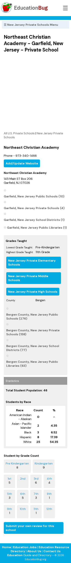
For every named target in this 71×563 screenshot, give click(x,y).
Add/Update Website (22, 163)
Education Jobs (25, 547)
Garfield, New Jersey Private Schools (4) (34, 208)
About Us (34, 551)
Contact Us (52, 551)
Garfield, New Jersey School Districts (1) (34, 220)
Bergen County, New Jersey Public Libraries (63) (32, 364)
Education (15, 555)
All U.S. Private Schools (19, 133)
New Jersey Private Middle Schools (28, 278)
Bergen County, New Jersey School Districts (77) (32, 348)
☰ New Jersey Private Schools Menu (31, 25)
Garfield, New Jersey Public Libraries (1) (37, 228)
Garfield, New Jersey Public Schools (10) (34, 196)
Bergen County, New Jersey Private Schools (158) (33, 332)
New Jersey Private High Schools (32, 292)
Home (6, 547)
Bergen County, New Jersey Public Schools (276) (32, 317)
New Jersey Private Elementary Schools (32, 263)
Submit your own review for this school (30, 528)
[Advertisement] (35, 91)
